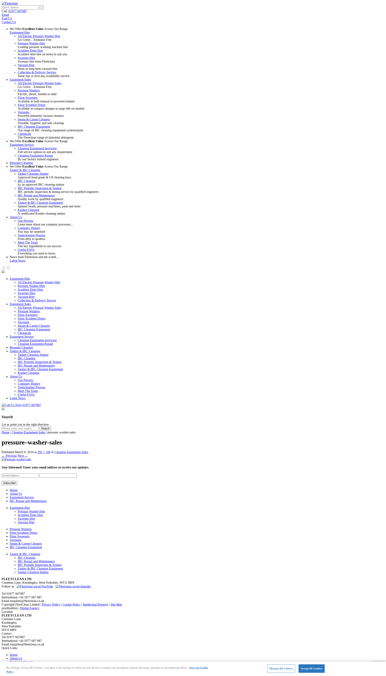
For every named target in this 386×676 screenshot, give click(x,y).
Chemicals (24, 134)
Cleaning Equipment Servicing (37, 148)
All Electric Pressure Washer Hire (39, 36)
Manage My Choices (281, 668)
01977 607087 (17, 11)
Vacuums (23, 112)
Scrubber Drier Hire (30, 50)
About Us (16, 217)
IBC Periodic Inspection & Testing (40, 188)
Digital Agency (29, 608)
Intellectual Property (95, 604)
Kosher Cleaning (28, 210)
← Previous (9, 455)
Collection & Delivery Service (37, 72)
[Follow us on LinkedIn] (73, 586)
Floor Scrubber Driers (31, 105)
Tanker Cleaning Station (33, 173)
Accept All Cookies (311, 668)
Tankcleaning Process (31, 235)
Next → (22, 455)
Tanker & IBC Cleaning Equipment (40, 202)
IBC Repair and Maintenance (36, 195)
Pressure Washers (29, 90)
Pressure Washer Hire (31, 43)
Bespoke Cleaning (21, 163)
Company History (29, 228)
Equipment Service (22, 144)
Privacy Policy (51, 604)
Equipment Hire (20, 32)
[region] (193, 669)
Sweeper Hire (26, 58)
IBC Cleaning (26, 181)
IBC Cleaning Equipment (34, 126)
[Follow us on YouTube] (35, 586)
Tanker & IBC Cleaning (25, 170)
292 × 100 (43, 452)
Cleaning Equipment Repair (35, 155)
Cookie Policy (72, 604)
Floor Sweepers (28, 97)
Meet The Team (28, 242)
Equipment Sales (20, 79)
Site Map (116, 604)
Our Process (25, 220)
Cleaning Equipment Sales (28, 432)
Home (5, 432)
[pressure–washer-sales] (16, 459)
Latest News (18, 260)
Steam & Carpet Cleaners (34, 119)
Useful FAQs (26, 249)
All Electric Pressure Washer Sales (39, 83)
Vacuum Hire (26, 65)
